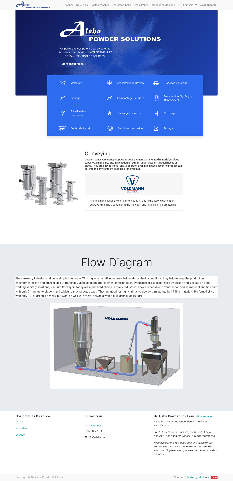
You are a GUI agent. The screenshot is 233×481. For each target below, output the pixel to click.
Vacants (20, 434)
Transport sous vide (175, 82)
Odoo (214, 477)
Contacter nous (94, 425)
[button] (179, 4)
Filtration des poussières (78, 113)
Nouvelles (21, 428)
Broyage (75, 98)
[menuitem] (69, 4)
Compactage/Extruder (130, 98)
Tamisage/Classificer (129, 113)
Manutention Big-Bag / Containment (178, 98)
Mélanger (76, 82)
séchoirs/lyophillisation (130, 82)
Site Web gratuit (194, 477)
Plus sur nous (205, 416)
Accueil (19, 421)
